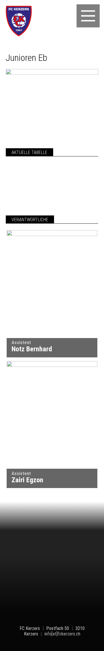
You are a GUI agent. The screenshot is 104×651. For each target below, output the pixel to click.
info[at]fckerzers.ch (62, 634)
